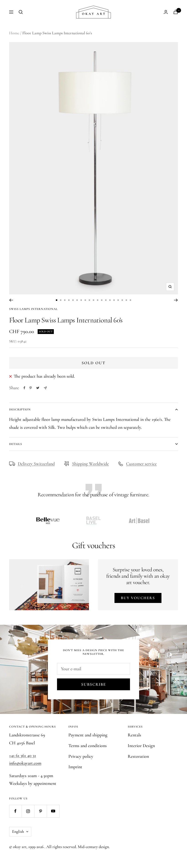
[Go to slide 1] (56, 300)
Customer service (141, 464)
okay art (19, 846)
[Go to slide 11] (97, 300)
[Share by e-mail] (45, 388)
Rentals (134, 735)
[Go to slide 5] (73, 300)
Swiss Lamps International (33, 309)
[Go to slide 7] (81, 300)
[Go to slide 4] (69, 300)
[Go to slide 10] (93, 300)
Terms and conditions (87, 745)
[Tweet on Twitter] (38, 387)
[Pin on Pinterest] (30, 387)
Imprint (75, 767)
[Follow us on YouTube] (53, 811)
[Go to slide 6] (77, 300)
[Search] (21, 12)
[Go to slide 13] (105, 300)
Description (20, 409)
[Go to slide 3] (64, 300)
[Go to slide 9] (89, 300)
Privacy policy (80, 756)
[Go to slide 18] (126, 300)
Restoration (138, 756)
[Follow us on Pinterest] (40, 811)
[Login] (166, 12)
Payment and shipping (87, 735)
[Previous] (11, 300)
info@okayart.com (25, 763)
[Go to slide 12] (101, 300)
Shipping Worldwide (90, 464)
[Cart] (175, 12)
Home (14, 32)
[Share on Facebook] (24, 387)
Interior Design (141, 745)
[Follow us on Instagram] (28, 811)
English (18, 831)
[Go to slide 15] (114, 300)
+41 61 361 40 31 (22, 755)
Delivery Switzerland (36, 464)
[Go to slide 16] (118, 300)
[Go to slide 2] (60, 300)
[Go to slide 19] (130, 300)
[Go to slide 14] (110, 300)
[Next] (176, 300)
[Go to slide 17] (122, 300)
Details (15, 444)
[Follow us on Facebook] (15, 811)
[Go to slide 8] (85, 300)
